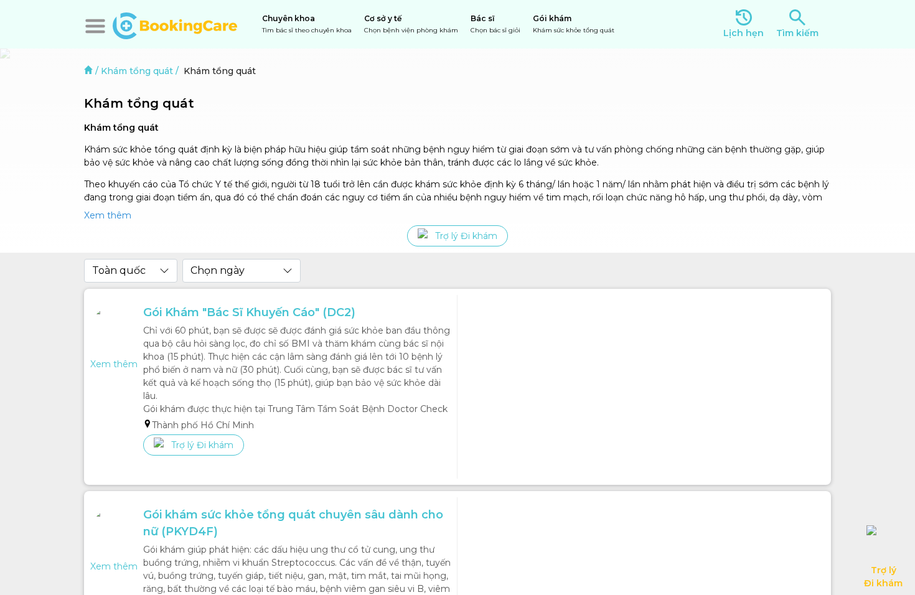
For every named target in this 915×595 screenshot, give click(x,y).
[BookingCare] (175, 24)
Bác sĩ (495, 24)
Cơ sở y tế (411, 24)
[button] (95, 26)
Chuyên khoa (307, 24)
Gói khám (573, 24)
